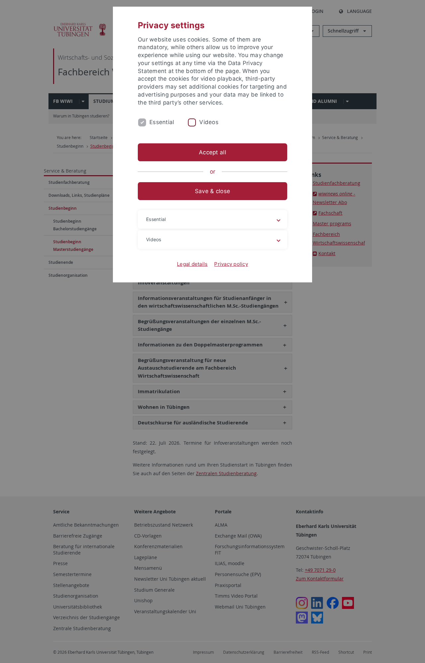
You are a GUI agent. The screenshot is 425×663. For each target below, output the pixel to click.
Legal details (192, 264)
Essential (161, 122)
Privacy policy (231, 264)
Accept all (212, 152)
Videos (208, 122)
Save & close (212, 191)
